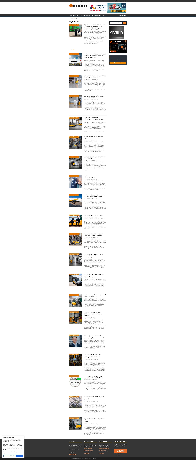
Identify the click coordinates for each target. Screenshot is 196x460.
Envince (85, 458)
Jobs (104, 15)
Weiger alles (12, 455)
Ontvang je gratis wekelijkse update (120, 451)
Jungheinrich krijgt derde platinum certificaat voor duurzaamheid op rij (93, 377)
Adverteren (74, 454)
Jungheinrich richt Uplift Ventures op (93, 215)
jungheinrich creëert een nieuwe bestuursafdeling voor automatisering (94, 336)
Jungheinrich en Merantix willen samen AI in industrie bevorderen (95, 176)
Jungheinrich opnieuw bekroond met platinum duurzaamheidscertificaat (93, 234)
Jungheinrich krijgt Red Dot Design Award (95, 294)
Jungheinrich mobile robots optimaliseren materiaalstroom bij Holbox (95, 76)
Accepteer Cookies (19, 455)
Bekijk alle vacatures (118, 62)
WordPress (94, 458)
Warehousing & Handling (85, 15)
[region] (13, 447)
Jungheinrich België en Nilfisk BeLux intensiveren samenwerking (93, 255)
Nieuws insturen (103, 450)
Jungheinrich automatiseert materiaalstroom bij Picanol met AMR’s (94, 118)
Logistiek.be (75, 458)
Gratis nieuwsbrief (122, 15)
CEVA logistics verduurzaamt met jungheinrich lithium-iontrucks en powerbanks (93, 313)
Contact (70, 454)
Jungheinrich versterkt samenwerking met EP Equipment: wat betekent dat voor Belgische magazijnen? (95, 55)
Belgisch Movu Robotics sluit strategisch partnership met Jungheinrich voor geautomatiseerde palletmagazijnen (94, 26)
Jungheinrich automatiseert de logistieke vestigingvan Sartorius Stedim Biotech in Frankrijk (94, 398)
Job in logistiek (86, 453)
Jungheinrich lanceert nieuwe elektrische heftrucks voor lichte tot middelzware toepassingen (94, 419)
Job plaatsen (101, 453)
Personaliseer (6, 455)
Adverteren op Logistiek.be (104, 448)
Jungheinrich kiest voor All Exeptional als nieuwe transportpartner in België (94, 195)
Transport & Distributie (74, 15)
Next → (74, 49)
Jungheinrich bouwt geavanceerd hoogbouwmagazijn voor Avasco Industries (92, 356)
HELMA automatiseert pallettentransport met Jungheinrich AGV (94, 96)
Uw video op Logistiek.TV (103, 451)
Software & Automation (96, 15)
